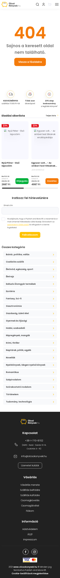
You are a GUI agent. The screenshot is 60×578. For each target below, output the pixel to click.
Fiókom (30, 511)
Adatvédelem (30, 529)
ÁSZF (30, 534)
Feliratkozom (30, 234)
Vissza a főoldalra (30, 62)
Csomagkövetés (30, 500)
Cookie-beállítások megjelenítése (30, 573)
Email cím (8, 205)
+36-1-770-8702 (34, 440)
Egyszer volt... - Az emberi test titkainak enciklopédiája (43, 165)
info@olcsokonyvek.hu (34, 456)
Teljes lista (51, 116)
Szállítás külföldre (30, 495)
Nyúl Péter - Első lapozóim (11, 164)
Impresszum (30, 539)
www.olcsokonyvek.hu (25, 566)
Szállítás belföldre (30, 490)
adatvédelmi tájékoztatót (18, 224)
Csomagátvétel (30, 505)
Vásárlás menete (30, 485)
